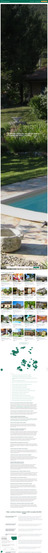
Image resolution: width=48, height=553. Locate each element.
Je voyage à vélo (37, 1)
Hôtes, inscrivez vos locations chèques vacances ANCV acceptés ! (22, 400)
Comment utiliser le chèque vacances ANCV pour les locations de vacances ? (24, 390)
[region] (24, 359)
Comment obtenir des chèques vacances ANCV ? (19, 387)
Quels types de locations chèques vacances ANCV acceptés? (21, 395)
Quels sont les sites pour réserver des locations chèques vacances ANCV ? (23, 398)
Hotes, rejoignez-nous (44, 1)
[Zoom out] (47, 369)
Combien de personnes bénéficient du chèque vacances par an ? (22, 384)
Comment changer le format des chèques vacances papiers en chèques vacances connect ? (24, 378)
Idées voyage (32, 1)
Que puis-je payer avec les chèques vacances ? (19, 393)
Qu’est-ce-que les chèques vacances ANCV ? (19, 380)
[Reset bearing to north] (47, 370)
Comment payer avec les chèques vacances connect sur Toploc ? (22, 376)
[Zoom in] (47, 368)
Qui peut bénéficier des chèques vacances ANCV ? (19, 385)
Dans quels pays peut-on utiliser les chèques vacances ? (20, 392)
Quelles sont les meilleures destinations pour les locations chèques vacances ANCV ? (24, 382)
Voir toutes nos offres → (24, 343)
